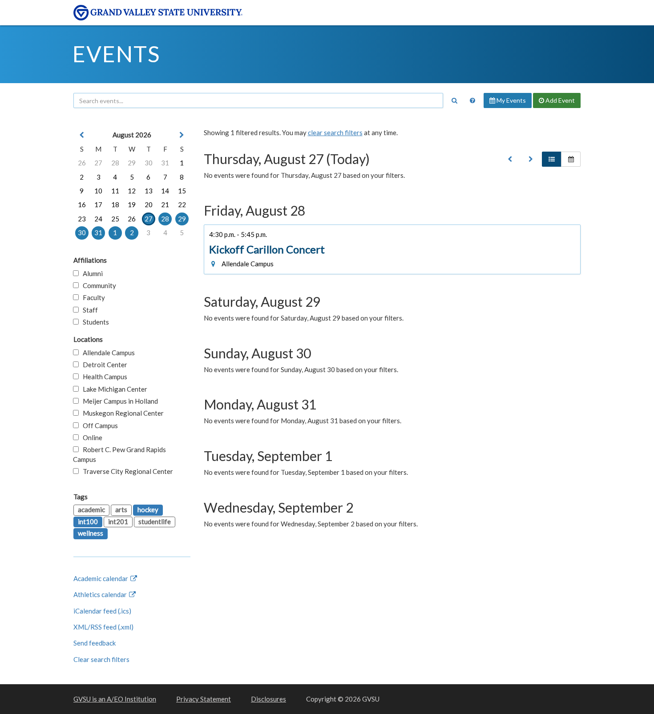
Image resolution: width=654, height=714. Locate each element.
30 (149, 163)
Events (116, 53)
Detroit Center (103, 365)
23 (82, 219)
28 (115, 163)
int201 (118, 521)
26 (82, 163)
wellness (90, 533)
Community (97, 285)
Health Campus (103, 377)
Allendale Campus (107, 353)
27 (98, 163)
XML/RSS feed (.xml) (103, 627)
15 (182, 191)
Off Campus (98, 425)
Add (559, 100)
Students (94, 322)
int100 (88, 521)
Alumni (91, 273)
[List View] (551, 159)
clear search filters (335, 132)
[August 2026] (510, 159)
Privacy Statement (203, 699)
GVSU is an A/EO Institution (114, 699)
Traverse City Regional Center (126, 471)
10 (98, 191)
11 (115, 191)
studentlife (154, 521)
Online (90, 437)
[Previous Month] (82, 134)
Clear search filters (101, 659)
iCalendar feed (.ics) (102, 611)
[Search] (454, 100)
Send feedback (94, 643)
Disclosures (268, 699)
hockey (147, 509)
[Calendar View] (571, 159)
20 (149, 205)
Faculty (92, 297)
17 (98, 205)
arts (121, 509)
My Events (510, 100)
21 (165, 205)
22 (182, 205)
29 (132, 163)
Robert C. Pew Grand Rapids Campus (119, 454)
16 (82, 205)
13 (149, 191)
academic (91, 509)
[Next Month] (182, 134)
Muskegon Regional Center (121, 413)
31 (165, 163)
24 (98, 219)
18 (115, 205)
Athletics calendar (100, 594)
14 (165, 191)
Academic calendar (101, 578)
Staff (88, 310)
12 (132, 191)
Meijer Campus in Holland (118, 401)
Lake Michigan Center (113, 389)
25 (115, 219)
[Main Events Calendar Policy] (472, 100)
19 (132, 205)
